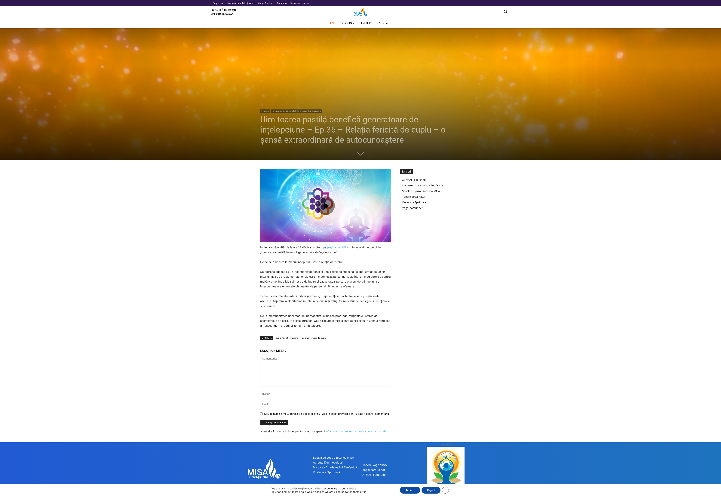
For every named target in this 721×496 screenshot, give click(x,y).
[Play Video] (325, 205)
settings (372, 491)
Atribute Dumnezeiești (328, 462)
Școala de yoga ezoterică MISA (421, 191)
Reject (431, 490)
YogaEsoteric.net (412, 208)
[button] (505, 11)
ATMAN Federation (414, 180)
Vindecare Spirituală (326, 472)
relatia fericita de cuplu (314, 337)
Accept (410, 490)
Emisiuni (265, 111)
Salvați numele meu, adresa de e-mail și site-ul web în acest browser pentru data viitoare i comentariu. (327, 413)
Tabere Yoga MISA (413, 196)
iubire (295, 337)
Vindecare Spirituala (414, 202)
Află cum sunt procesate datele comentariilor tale (356, 431)
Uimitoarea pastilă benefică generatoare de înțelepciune (296, 111)
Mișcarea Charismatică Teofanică (422, 185)
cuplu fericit (282, 337)
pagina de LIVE (337, 247)
